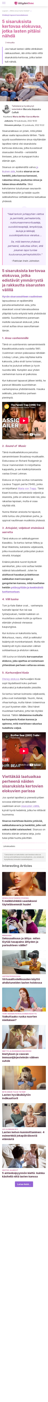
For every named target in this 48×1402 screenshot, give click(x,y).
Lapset (5, 11)
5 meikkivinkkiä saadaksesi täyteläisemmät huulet (19, 902)
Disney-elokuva (10, 679)
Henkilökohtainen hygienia (15, 898)
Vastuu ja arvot (10, 1170)
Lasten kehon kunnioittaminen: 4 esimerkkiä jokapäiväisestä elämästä (23, 1136)
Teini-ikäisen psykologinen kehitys (19, 1014)
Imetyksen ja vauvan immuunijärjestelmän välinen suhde (20, 1057)
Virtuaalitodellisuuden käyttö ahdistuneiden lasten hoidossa (22, 981)
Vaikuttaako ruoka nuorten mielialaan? (19, 1018)
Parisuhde (7, 935)
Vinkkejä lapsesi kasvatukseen (15, 15)
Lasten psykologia (11, 976)
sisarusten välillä (30, 806)
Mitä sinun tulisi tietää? (20, 11)
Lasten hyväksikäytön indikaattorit (16, 1096)
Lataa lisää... (24, 1184)
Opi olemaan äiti (10, 1129)
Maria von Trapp (27, 488)
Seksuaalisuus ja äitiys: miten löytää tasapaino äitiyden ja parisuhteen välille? (21, 942)
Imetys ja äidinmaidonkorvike (16, 1051)
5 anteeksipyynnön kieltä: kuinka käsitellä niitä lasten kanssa (23, 1174)
